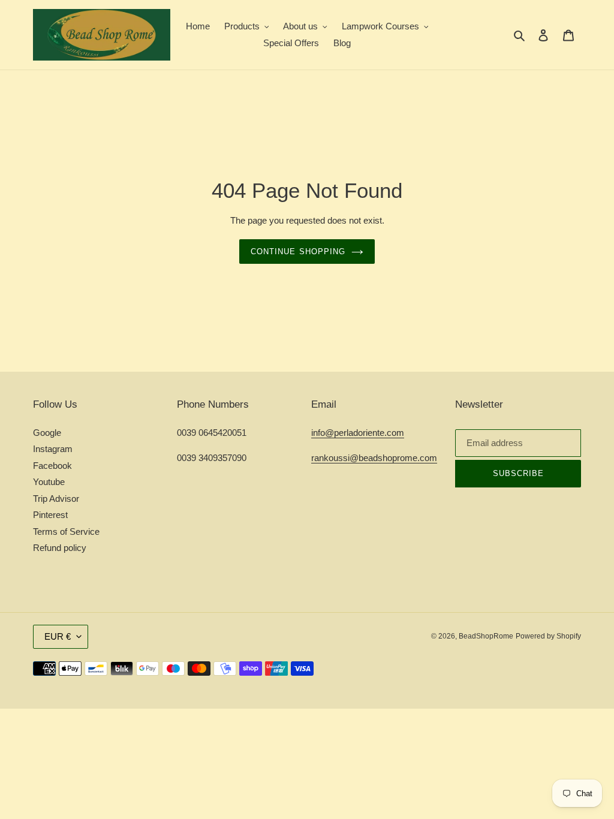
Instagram (53, 449)
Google (47, 432)
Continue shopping (298, 251)
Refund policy (59, 548)
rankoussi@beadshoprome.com (374, 458)
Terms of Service (66, 531)
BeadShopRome (486, 636)
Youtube (49, 482)
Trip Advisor (56, 498)
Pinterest (50, 515)
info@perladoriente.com (357, 432)
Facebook (52, 465)
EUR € (57, 636)
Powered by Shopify (548, 636)
